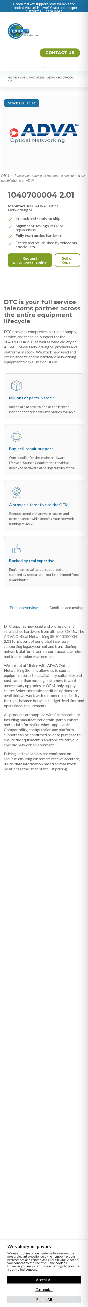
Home (12, 77)
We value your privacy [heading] (29, 1246)
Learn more (53, 11)
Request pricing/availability (30, 260)
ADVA (51, 77)
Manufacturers (32, 77)
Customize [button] (44, 1289)
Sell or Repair (67, 260)
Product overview (24, 608)
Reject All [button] (44, 1299)
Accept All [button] (44, 1279)
